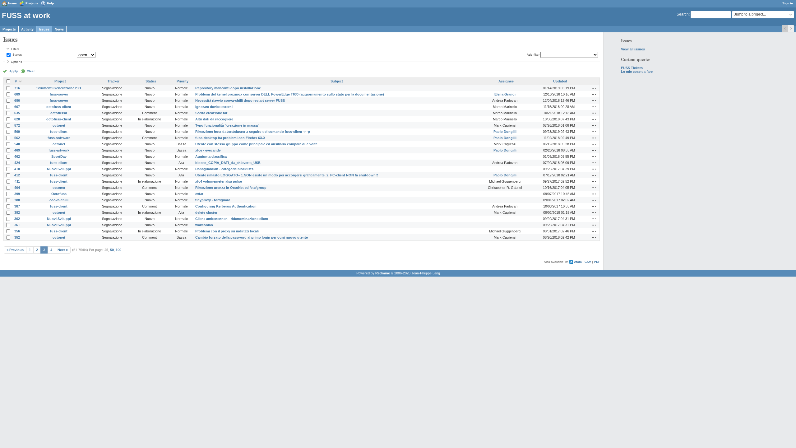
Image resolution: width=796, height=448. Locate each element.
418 (17, 169)
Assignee (506, 81)
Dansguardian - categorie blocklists (224, 169)
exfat (199, 194)
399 (17, 194)
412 (17, 175)
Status (17, 54)
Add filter (533, 54)
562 (17, 138)
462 (17, 156)
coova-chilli (58, 200)
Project (60, 81)
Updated (560, 81)
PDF (597, 262)
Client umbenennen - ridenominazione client (231, 219)
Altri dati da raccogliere (214, 119)
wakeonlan (204, 225)
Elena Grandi (505, 94)
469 (17, 150)
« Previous (15, 250)
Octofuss (59, 194)
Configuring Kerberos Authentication (226, 206)
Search (683, 14)
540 (17, 144)
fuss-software (59, 138)
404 (17, 187)
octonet (59, 125)
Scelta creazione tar (211, 113)
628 (17, 119)
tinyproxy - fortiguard (212, 200)
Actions (593, 88)
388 (17, 200)
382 (17, 212)
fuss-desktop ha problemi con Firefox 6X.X (230, 138)
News (59, 29)
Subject (337, 81)
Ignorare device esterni (214, 107)
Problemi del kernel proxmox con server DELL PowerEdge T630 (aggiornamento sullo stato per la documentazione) (289, 94)
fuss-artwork (59, 150)
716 (17, 88)
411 (17, 181)
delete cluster (206, 212)
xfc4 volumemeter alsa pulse (218, 181)
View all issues (633, 49)
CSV (588, 262)
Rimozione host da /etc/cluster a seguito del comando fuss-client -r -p (252, 131)
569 (17, 131)
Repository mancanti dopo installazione (228, 88)
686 (17, 100)
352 (17, 237)
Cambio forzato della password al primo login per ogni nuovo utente (251, 237)
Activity (27, 29)
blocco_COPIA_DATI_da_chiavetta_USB (228, 163)
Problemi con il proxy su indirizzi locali (227, 231)
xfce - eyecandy (208, 150)
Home (12, 3)
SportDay (59, 156)
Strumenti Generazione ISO (58, 88)
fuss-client (58, 131)
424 (17, 163)
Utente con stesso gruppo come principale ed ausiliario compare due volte (256, 144)
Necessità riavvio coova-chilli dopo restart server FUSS (240, 100)
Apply (13, 71)
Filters (15, 49)
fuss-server (59, 94)
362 (17, 219)
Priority (182, 81)
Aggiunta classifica (211, 156)
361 (17, 225)
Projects (31, 3)
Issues (44, 29)
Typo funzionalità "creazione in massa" (227, 125)
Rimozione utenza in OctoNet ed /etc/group (230, 187)
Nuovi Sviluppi (59, 169)
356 (17, 231)
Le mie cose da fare (637, 71)
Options (16, 61)
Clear (31, 71)
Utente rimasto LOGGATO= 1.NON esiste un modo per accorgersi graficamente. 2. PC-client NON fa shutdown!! (286, 175)
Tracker (113, 81)
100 (118, 250)
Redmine (382, 273)
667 (17, 107)
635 (17, 113)
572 (17, 125)
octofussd (58, 113)
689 (17, 94)
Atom (578, 262)
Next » (63, 250)
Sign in (787, 3)
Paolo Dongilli (504, 131)
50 (112, 250)
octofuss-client (58, 107)
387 (17, 206)
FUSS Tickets (632, 68)
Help (50, 3)
